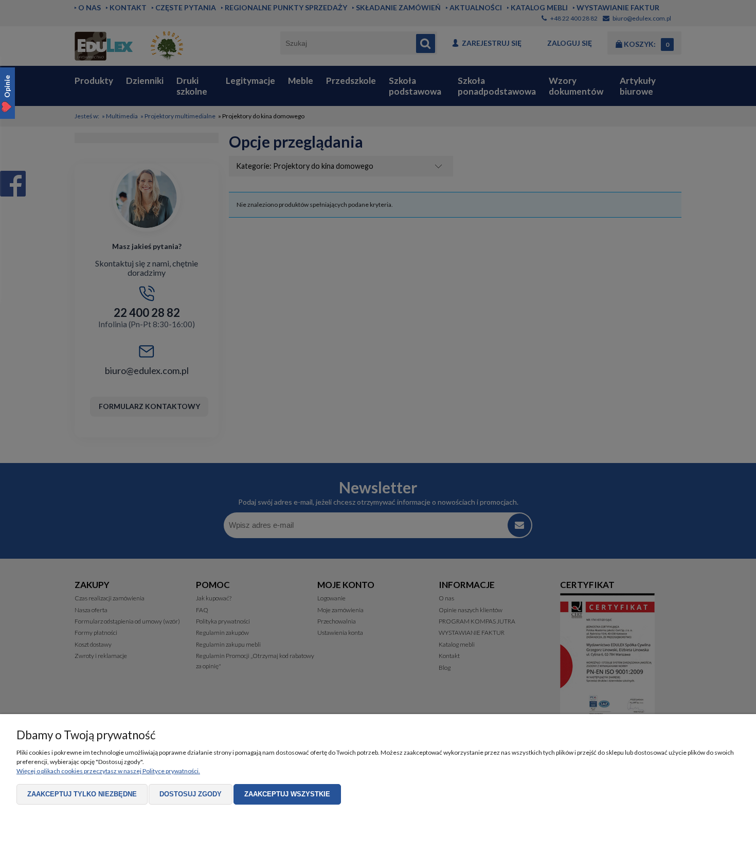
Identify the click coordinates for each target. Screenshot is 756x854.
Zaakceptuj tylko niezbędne (82, 794)
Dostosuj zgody (190, 794)
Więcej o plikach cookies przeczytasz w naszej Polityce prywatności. (108, 771)
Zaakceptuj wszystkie (287, 794)
